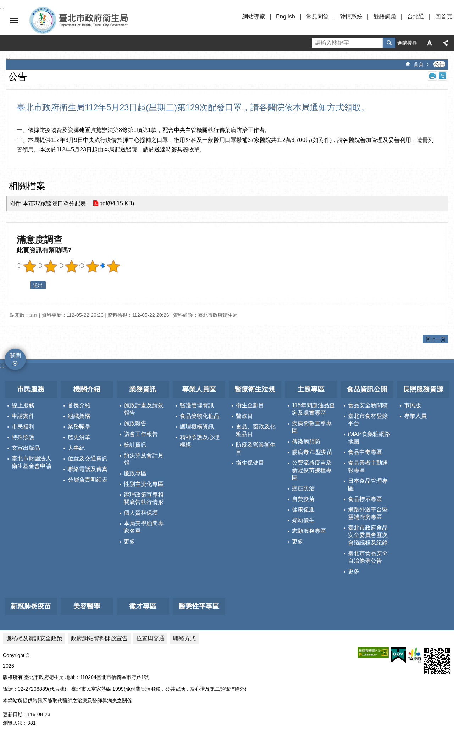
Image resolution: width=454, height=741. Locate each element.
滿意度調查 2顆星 (50, 266)
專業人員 (415, 416)
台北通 (415, 16)
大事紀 (76, 448)
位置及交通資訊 (87, 458)
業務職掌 (79, 427)
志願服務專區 (309, 531)
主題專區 (311, 389)
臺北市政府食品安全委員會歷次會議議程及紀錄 (368, 535)
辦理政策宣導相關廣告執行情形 (144, 498)
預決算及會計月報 (144, 459)
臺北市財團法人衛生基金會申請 (31, 462)
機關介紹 (86, 389)
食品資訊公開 (367, 389)
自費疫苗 (303, 499)
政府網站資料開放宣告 (99, 638)
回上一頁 (435, 339)
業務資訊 (142, 389)
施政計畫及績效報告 (144, 409)
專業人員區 (199, 389)
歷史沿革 (79, 437)
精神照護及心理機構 (200, 441)
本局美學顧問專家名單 (144, 527)
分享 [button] (446, 43)
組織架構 (79, 416)
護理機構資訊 (197, 427)
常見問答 (317, 16)
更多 (129, 541)
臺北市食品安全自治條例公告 (368, 557)
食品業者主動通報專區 (368, 466)
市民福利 (23, 427)
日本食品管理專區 (368, 484)
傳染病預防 (306, 441)
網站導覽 (253, 16)
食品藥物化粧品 (200, 416)
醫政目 (244, 416)
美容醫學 (86, 606)
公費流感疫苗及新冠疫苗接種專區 (312, 470)
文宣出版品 (26, 448)
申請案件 (23, 416)
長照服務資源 (423, 389)
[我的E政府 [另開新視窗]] (398, 655)
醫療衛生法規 (255, 389)
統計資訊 (135, 445)
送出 (23, 285)
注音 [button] (442, 76)
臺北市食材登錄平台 (368, 419)
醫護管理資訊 (197, 405)
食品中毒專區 (365, 452)
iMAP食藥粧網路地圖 (369, 437)
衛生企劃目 (250, 405)
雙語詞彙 (384, 16)
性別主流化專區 (144, 484)
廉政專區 (135, 473)
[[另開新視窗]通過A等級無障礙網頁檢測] (373, 652)
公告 (439, 64)
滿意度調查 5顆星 (113, 266)
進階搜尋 (407, 43)
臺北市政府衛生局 (99, 20)
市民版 (412, 405)
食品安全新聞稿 (368, 405)
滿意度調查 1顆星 (29, 266)
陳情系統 (351, 16)
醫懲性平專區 (199, 606)
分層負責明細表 (87, 480)
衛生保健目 (250, 463)
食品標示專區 (365, 499)
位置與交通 (150, 638)
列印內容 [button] (432, 76)
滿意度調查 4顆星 (92, 266)
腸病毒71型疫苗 (312, 452)
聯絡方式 (184, 638)
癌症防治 (303, 488)
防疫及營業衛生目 (256, 448)
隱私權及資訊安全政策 (34, 638)
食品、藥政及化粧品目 (256, 430)
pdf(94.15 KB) (116, 203)
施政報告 (135, 423)
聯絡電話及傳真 (87, 469)
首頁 (418, 64)
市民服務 (30, 389)
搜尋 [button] (389, 43)
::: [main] (8, 57)
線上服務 (23, 405)
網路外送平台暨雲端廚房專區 (368, 513)
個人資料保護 (141, 513)
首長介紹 (79, 405)
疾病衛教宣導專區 (312, 427)
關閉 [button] (14, 20)
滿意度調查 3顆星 (71, 266)
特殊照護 (23, 437)
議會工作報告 (141, 434)
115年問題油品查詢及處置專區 (313, 409)
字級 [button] (429, 43)
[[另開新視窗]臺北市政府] (414, 655)
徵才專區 (142, 606)
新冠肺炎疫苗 (31, 606)
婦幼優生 (303, 520)
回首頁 (443, 16)
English (285, 16)
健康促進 (303, 510)
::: (2, 366)
